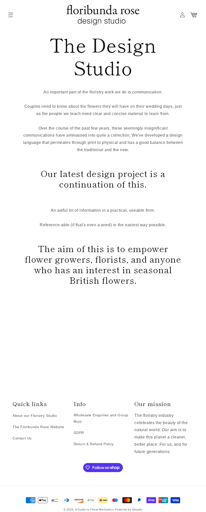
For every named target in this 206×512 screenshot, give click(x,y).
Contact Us (22, 438)
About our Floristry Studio (35, 416)
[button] (10, 14)
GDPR (79, 433)
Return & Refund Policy (94, 444)
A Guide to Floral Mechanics (94, 509)
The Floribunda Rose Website (38, 427)
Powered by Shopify (128, 509)
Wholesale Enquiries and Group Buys (101, 418)
